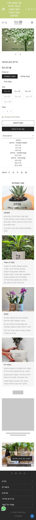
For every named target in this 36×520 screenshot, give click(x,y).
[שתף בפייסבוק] (9, 172)
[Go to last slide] (16, 54)
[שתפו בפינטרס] (17, 172)
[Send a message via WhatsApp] (3, 508)
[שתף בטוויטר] (13, 172)
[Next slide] (20, 54)
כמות (4, 107)
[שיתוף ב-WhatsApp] (22, 172)
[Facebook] (25, 9)
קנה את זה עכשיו (18, 129)
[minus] (4, 111)
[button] (18, 123)
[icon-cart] (32, 22)
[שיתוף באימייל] (26, 172)
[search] (6, 22)
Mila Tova (21, 512)
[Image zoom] (18, 39)
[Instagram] (28, 9)
